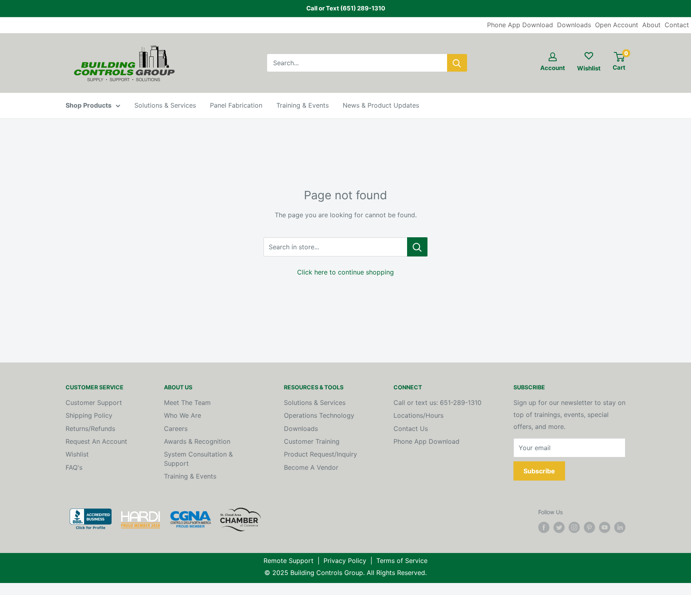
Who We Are (182, 415)
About (651, 25)
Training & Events (302, 105)
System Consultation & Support (198, 458)
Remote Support (289, 561)
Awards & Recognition (197, 441)
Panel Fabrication (236, 105)
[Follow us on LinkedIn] (619, 527)
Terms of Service (401, 561)
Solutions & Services (165, 105)
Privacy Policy (345, 561)
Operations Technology (319, 415)
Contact (677, 25)
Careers (176, 429)
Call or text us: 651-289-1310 (437, 403)
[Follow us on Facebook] (543, 527)
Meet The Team (187, 403)
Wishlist (77, 454)
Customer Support (94, 403)
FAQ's (74, 467)
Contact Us (410, 429)
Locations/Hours (418, 415)
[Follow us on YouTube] (604, 527)
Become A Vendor (311, 467)
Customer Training (312, 441)
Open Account (616, 25)
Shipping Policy (89, 415)
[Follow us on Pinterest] (589, 527)
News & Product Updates (381, 105)
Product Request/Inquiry (320, 454)
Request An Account (96, 441)
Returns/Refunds (90, 429)
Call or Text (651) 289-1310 (345, 8)
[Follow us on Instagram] (574, 527)
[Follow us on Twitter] (559, 527)
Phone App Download (520, 25)
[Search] (457, 63)
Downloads (574, 25)
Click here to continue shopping (345, 272)
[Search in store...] (417, 246)
